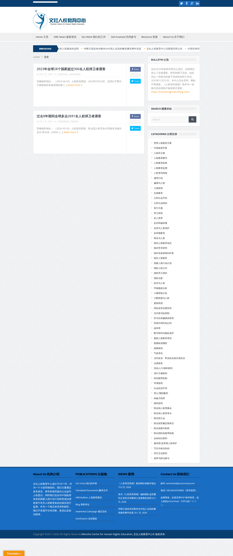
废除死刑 (158, 303)
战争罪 (157, 328)
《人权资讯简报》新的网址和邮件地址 (137, 483)
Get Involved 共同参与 (123, 36)
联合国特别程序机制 (164, 433)
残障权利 (158, 348)
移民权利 (158, 403)
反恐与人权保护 (161, 228)
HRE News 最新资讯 (65, 36)
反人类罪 (158, 218)
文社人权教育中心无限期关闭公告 (150, 48)
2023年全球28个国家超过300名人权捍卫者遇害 (71, 69)
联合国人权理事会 (163, 408)
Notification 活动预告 (86, 518)
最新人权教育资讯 (163, 338)
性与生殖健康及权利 (164, 318)
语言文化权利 (160, 453)
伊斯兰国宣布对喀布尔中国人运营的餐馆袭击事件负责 (98, 48)
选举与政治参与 (161, 458)
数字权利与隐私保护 (164, 333)
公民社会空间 (160, 197)
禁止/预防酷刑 (161, 393)
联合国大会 (159, 418)
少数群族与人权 (161, 298)
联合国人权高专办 (163, 413)
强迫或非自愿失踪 (163, 308)
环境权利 (158, 383)
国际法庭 (158, 278)
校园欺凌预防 (160, 343)
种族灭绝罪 (159, 398)
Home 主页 (42, 36)
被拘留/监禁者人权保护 (165, 443)
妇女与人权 (159, 283)
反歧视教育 (159, 233)
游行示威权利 (160, 373)
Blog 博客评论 (82, 504)
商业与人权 (159, 238)
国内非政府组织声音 (164, 253)
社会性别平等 (160, 388)
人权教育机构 (160, 162)
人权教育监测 (160, 168)
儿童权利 (158, 188)
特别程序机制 (160, 378)
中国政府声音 (160, 147)
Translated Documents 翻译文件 (92, 490)
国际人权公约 (160, 268)
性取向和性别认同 (163, 323)
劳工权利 (158, 213)
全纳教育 (158, 193)
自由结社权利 (160, 438)
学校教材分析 (160, 288)
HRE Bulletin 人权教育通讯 (89, 497)
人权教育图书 (160, 157)
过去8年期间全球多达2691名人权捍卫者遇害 (69, 116)
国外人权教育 (160, 258)
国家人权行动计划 (163, 263)
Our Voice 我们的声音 (86, 483)
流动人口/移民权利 (163, 368)
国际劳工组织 (160, 273)
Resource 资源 (149, 36)
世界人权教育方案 (163, 142)
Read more (74, 85)
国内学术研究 (160, 247)
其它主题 (158, 207)
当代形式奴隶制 (161, 313)
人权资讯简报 (74, 74)
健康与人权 (159, 182)
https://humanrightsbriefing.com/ (170, 91)
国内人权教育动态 (163, 243)
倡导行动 (158, 178)
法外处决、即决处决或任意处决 (169, 358)
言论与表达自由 (161, 448)
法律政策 (158, 363)
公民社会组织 (160, 203)
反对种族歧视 (160, 222)
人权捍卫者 (62, 74)
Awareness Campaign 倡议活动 (91, 511)
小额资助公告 (160, 293)
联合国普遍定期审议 (164, 423)
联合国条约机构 (161, 428)
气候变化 (74, 121)
